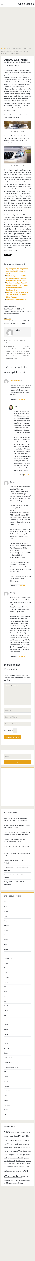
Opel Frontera (8, 1062)
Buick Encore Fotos (14, 348)
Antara (6, 935)
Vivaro (6, 1109)
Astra (16, 340)
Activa (5, 902)
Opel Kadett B (7, 1166)
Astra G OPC (17, 1132)
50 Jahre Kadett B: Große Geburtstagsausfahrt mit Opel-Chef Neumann (17, 826)
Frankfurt (20, 1140)
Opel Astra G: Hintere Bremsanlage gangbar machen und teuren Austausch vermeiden (16, 819)
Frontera (6, 982)
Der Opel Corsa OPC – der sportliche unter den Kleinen (16, 869)
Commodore (7, 968)
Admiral (6, 911)
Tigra (5, 1095)
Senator (6, 1076)
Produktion (17, 1180)
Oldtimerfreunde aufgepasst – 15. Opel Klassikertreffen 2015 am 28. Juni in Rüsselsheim (17, 833)
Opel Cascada (8, 1058)
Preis (11, 1180)
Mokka (9, 343)
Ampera (6, 930)
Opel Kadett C (14, 1166)
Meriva (6, 1024)
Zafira (5, 1114)
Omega (6, 1053)
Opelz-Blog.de (26, 3)
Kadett (6, 1006)
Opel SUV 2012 (23, 356)
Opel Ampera (9, 1154)
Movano (6, 1048)
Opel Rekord (19, 1171)
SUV (17, 1183)
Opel (20, 1151)
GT (5, 987)
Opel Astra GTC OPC (15, 1158)
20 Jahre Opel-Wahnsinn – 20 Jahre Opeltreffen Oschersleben (17, 855)
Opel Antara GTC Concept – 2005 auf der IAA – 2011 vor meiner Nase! (16, 322)
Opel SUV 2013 (11, 358)
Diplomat (6, 977)
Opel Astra (18, 1154)
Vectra (6, 1100)
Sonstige (6, 1086)
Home (4, 49)
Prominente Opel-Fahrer (11, 1067)
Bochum (11, 1136)
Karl (5, 1015)
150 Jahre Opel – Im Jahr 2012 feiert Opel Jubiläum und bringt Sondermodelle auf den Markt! (16, 278)
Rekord (6, 1072)
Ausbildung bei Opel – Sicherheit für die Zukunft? (15, 876)
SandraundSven (15, 380)
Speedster (7, 1091)
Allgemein (6, 925)
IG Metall (21, 1144)
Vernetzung (7, 1105)
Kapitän (6, 1010)
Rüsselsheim (11, 1183)
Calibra (6, 949)
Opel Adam (27, 1151)
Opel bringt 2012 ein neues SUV (16, 299)
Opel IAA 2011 (17, 1163)
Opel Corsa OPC (20, 1161)
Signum (6, 1081)
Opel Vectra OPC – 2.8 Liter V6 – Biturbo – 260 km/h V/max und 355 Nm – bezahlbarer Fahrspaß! (17, 311)
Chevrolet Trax (8, 958)
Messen (6, 1029)
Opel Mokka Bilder (18, 353)
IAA (16, 1144)
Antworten (22, 399)
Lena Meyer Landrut (24, 1147)
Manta (6, 1020)
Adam (5, 906)
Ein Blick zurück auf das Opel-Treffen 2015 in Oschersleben (16, 848)
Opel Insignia (25, 1163)
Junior (22, 340)
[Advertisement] (17, 25)
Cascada (6, 954)
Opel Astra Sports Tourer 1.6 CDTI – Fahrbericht (14, 862)
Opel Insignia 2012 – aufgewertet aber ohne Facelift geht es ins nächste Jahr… (17, 271)
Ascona (6, 939)
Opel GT (10, 1163)
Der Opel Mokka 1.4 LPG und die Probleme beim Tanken (16, 883)
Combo (6, 963)
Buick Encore (24, 346)
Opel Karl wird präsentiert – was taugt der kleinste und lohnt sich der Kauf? (16, 840)
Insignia (6, 991)
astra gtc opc (12, 346)
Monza (6, 1043)
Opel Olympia (12, 1171)
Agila (5, 916)
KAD (5, 1001)
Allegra (9, 340)
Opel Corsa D (11, 1161)
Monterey (7, 1039)
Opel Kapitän (21, 1166)
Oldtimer (15, 1151)
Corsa (5, 972)
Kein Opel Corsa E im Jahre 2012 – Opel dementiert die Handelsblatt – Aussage (17, 294)
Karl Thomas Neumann (11, 1147)
